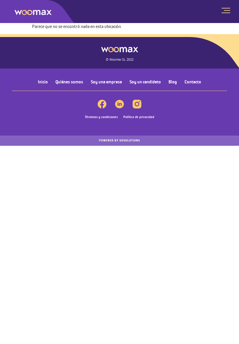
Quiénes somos (69, 82)
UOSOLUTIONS (119, 140)
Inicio (43, 82)
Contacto (192, 82)
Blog (172, 82)
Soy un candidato (145, 82)
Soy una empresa (106, 82)
